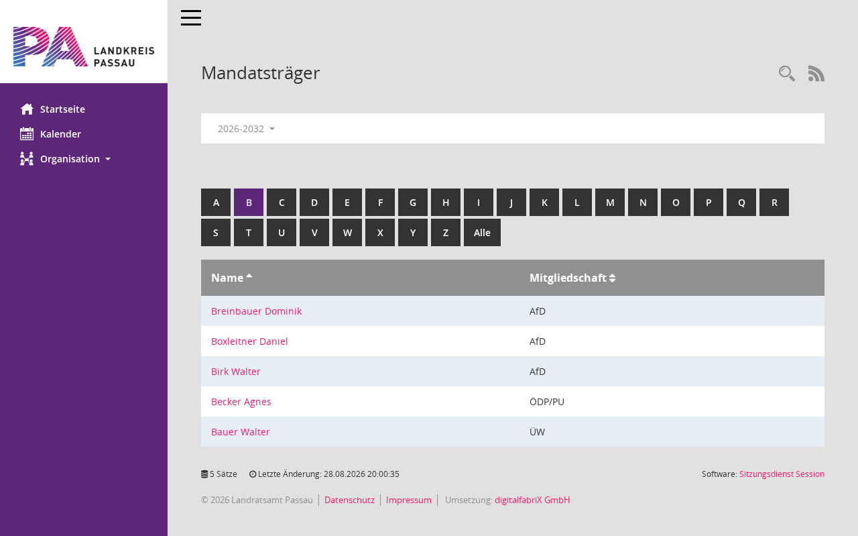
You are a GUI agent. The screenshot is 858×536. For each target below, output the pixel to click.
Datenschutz (349, 500)
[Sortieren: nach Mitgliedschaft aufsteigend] (612, 277)
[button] (84, 158)
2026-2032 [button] (242, 128)
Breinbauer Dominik (256, 311)
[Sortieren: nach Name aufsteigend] (249, 277)
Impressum (409, 500)
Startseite (62, 109)
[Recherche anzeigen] (787, 74)
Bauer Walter (240, 431)
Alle (482, 232)
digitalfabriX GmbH (532, 500)
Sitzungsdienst (781, 474)
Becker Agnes (241, 401)
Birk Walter (236, 371)
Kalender (60, 133)
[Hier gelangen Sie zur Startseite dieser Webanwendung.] (84, 46)
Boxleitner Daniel (249, 341)
